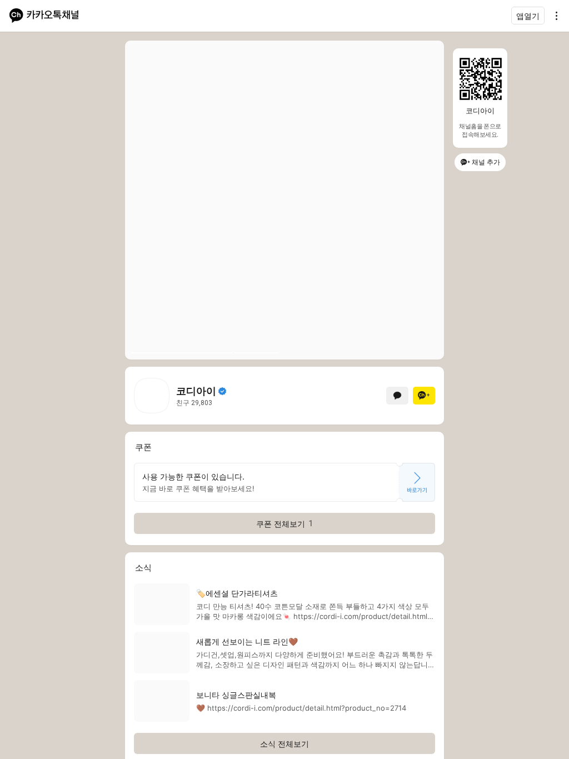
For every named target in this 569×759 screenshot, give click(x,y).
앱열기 (528, 16)
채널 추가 (486, 162)
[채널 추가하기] (424, 396)
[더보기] (553, 15)
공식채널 (222, 391)
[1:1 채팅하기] (397, 396)
